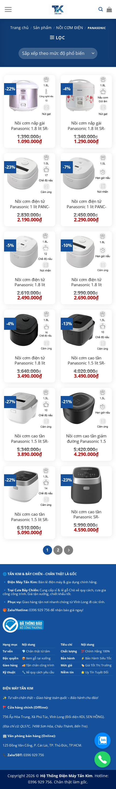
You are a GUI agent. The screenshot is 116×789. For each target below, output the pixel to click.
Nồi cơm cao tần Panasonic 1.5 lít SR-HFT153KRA (86, 363)
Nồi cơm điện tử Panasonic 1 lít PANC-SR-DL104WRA (86, 206)
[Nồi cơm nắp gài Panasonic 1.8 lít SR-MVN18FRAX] (86, 95)
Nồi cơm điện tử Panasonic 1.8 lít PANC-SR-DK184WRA (86, 285)
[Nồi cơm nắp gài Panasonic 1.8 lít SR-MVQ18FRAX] (29, 95)
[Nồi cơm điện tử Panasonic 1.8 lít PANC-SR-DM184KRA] (29, 330)
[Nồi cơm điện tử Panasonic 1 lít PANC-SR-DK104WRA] (29, 173)
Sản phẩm (42, 27)
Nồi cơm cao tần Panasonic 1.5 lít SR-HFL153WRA (30, 441)
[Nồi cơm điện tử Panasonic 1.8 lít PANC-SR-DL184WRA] (29, 252)
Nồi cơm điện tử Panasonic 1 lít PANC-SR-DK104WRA (30, 206)
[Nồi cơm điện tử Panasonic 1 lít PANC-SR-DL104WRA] (86, 173)
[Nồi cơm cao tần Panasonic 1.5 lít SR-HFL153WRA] (29, 408)
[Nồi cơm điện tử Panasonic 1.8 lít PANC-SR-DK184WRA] (86, 252)
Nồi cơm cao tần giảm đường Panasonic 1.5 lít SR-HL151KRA (86, 441)
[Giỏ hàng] (109, 9)
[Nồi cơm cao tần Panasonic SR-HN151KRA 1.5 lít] (86, 485)
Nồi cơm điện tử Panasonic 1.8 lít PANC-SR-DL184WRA (30, 285)
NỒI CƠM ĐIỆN (69, 27)
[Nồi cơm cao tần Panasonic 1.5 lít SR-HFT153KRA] (86, 330)
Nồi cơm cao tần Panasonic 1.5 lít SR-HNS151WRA (30, 519)
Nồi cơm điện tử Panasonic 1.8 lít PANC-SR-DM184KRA (30, 363)
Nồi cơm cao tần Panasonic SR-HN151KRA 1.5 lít (86, 517)
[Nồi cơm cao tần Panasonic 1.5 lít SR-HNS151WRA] (29, 486)
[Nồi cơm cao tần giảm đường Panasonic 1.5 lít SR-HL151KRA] (86, 408)
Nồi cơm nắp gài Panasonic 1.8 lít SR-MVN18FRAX (86, 128)
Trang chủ (19, 27)
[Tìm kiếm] (100, 9)
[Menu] (8, 9)
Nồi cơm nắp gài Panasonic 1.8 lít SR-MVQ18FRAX (30, 128)
